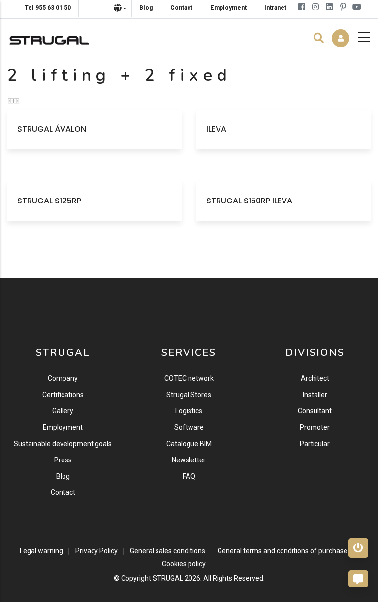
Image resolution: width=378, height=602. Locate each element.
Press (63, 460)
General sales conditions (167, 551)
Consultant (315, 411)
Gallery (62, 411)
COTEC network (189, 378)
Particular (315, 444)
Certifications (63, 395)
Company (63, 378)
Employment (63, 427)
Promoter (315, 427)
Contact (63, 492)
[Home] (49, 38)
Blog (63, 476)
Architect (315, 378)
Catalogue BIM (189, 444)
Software (189, 427)
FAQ (189, 476)
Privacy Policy (96, 551)
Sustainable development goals (63, 444)
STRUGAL (168, 578)
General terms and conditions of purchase (282, 551)
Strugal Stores (188, 395)
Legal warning (41, 551)
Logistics (188, 411)
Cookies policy (184, 564)
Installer (315, 395)
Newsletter (189, 460)
